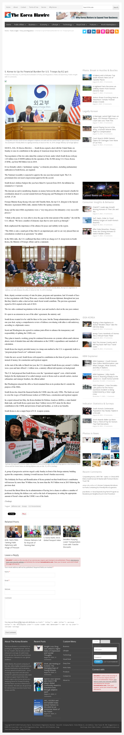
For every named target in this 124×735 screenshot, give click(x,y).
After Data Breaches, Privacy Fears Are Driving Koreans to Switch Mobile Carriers (104, 231)
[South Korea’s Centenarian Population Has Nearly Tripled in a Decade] (87, 411)
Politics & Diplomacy (61, 75)
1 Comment (110, 396)
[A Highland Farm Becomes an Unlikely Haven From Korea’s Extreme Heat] (87, 88)
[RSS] (117, 31)
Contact (23, 7)
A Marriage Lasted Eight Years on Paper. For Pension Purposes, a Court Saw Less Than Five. (106, 118)
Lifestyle (55, 24)
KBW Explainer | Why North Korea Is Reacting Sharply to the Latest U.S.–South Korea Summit (105, 376)
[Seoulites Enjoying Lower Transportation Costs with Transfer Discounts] (71, 531)
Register (105, 641)
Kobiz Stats (67, 667)
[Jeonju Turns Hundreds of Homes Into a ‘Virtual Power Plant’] (87, 335)
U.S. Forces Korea (35, 506)
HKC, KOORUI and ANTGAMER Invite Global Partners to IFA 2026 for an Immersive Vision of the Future (52, 706)
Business (32, 24)
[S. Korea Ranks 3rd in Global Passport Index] (52, 530)
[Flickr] (103, 31)
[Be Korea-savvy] (27, 15)
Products (66, 672)
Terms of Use (33, 7)
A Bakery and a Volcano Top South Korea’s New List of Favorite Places (104, 77)
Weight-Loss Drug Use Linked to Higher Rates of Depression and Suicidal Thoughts (52, 650)
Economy (43, 24)
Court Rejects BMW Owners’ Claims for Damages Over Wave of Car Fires (105, 140)
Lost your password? (111, 662)
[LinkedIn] (94, 31)
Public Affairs (19, 24)
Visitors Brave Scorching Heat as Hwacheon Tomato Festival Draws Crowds (105, 99)
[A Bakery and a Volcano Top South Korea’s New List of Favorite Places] (87, 77)
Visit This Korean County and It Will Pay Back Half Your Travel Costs (105, 344)
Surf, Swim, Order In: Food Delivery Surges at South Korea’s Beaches (105, 220)
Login (96, 641)
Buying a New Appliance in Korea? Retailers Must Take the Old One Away (105, 324)
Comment (8, 598)
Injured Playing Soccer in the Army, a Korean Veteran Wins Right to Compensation (104, 129)
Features (93, 24)
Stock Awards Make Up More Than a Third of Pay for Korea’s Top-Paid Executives (105, 421)
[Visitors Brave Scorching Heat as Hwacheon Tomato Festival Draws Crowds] (87, 99)
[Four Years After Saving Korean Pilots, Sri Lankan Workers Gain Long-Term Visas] (105, 456)
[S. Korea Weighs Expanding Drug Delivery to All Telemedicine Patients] (105, 463)
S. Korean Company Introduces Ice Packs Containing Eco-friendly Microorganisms (100, 486)
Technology (67, 24)
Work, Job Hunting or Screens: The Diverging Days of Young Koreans (52, 666)
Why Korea (53, 7)
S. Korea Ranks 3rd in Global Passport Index (52, 539)
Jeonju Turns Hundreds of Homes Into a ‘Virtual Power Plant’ (106, 334)
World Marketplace (108, 24)
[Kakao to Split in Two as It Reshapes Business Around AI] (87, 456)
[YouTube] (107, 31)
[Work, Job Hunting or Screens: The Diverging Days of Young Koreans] (96, 440)
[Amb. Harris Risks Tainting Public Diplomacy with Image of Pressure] (13, 532)
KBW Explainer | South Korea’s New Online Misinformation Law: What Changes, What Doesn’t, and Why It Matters (105, 364)
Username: (97, 646)
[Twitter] (84, 31)
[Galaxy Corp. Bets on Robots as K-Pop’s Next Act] (87, 463)
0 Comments (108, 82)
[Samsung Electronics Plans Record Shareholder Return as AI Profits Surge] (115, 456)
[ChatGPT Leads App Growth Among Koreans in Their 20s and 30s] (87, 209)
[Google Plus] (98, 31)
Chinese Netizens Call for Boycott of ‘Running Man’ (32, 542)
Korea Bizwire (31, 75)
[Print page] (42, 81)
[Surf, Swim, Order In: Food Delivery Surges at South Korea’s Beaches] (87, 220)
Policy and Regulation (27, 31)
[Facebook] (89, 31)
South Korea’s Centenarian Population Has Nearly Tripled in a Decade (105, 410)
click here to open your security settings (105, 680)
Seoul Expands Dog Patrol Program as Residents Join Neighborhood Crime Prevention (101, 493)
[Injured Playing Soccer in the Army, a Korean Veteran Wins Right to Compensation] (87, 128)
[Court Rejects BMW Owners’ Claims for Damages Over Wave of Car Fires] (87, 139)
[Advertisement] (42, 51)
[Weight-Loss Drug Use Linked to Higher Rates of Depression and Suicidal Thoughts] (87, 440)
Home (8, 7)
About (15, 7)
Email (7, 580)
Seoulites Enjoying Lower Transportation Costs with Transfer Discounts (71, 543)
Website (7, 589)
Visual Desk (80, 24)
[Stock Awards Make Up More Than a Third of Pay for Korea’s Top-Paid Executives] (87, 421)
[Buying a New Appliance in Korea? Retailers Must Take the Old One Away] (87, 324)
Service (43, 7)
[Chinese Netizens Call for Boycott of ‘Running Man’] (32, 532)
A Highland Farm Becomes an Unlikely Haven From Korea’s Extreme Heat (104, 88)
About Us (66, 680)
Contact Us (67, 676)
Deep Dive (66, 663)
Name (7, 572)
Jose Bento (86, 492)
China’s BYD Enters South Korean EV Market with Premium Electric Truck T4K (101, 479)
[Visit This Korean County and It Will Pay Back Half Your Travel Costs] (87, 344)
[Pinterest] (112, 31)
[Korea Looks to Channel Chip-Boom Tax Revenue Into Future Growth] (96, 456)
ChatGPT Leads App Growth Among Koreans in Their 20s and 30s (105, 209)
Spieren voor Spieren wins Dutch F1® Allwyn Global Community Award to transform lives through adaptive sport (52, 685)
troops (24, 506)
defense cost (15, 506)
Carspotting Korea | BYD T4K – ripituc (95, 477)
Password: (97, 654)
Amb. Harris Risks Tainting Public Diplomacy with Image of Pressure (12, 544)
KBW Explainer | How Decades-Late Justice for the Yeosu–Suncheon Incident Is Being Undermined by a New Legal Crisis (105, 389)
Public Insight (14, 31)
